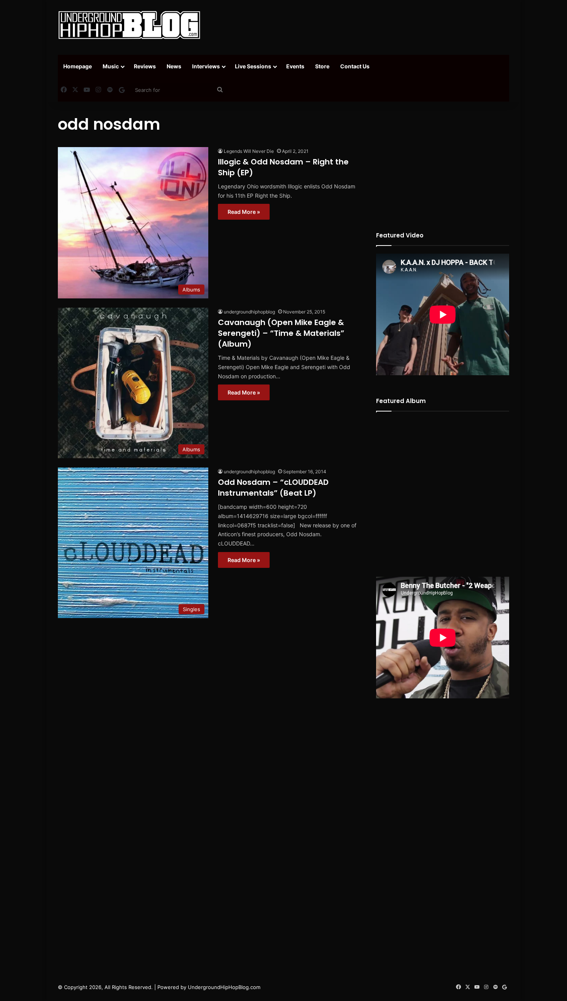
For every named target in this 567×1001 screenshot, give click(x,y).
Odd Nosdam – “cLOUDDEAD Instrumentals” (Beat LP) (273, 487)
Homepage (77, 66)
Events (295, 66)
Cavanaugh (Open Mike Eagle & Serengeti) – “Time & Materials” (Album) (281, 333)
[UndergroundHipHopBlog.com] (129, 25)
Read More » (244, 211)
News (174, 66)
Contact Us (355, 66)
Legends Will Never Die (249, 151)
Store (322, 66)
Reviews (145, 66)
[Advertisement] (360, 25)
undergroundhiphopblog (249, 312)
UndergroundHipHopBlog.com (224, 987)
